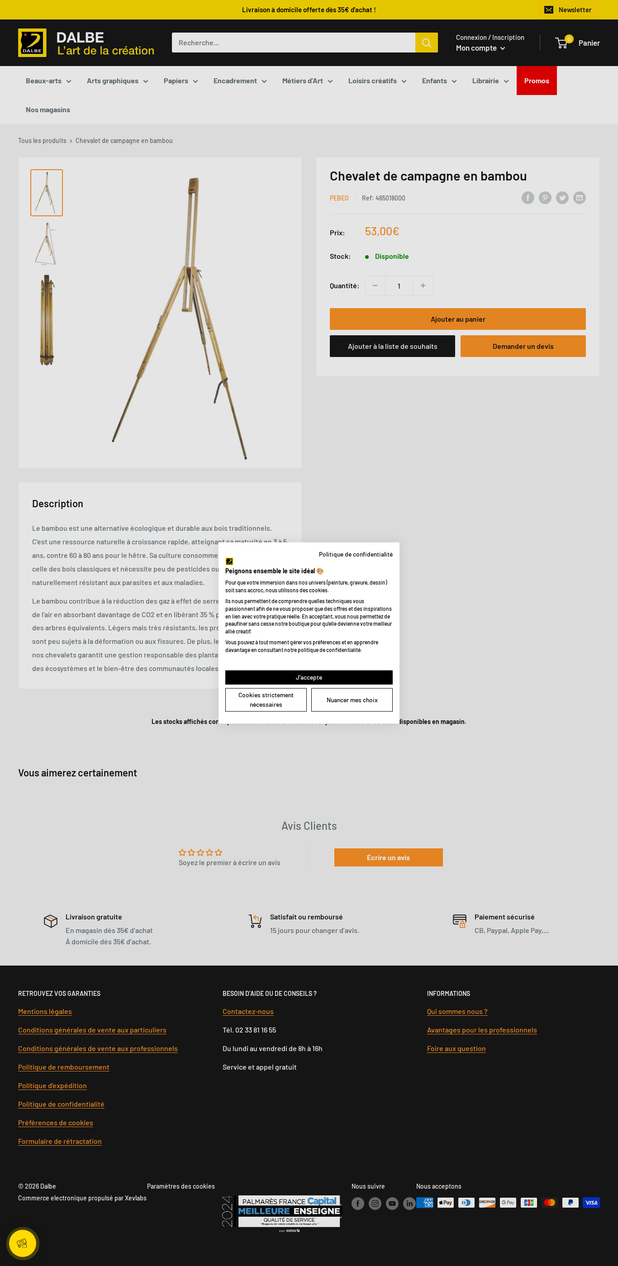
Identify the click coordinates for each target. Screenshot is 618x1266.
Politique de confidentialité (356, 554)
